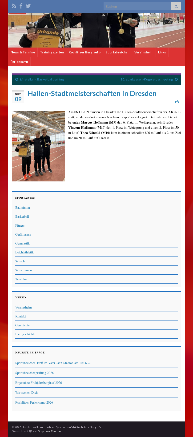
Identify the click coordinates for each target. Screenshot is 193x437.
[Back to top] (182, 426)
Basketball (22, 216)
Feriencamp (19, 62)
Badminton (22, 207)
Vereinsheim (143, 52)
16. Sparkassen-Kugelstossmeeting (147, 79)
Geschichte (22, 325)
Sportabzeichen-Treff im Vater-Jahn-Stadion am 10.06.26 (53, 363)
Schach (20, 261)
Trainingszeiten (52, 52)
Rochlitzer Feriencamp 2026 (34, 402)
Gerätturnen (23, 234)
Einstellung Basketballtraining (42, 79)
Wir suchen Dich (26, 392)
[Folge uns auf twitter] (28, 5)
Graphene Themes (49, 431)
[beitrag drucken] (177, 101)
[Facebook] (21, 5)
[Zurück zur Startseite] (96, 30)
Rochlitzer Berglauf (84, 52)
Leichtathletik (24, 252)
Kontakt (20, 316)
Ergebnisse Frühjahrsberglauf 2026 (38, 382)
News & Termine (23, 52)
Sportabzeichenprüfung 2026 (34, 372)
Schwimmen (23, 270)
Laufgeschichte (25, 334)
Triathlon (21, 279)
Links (162, 52)
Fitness (19, 225)
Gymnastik (22, 243)
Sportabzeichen (117, 52)
